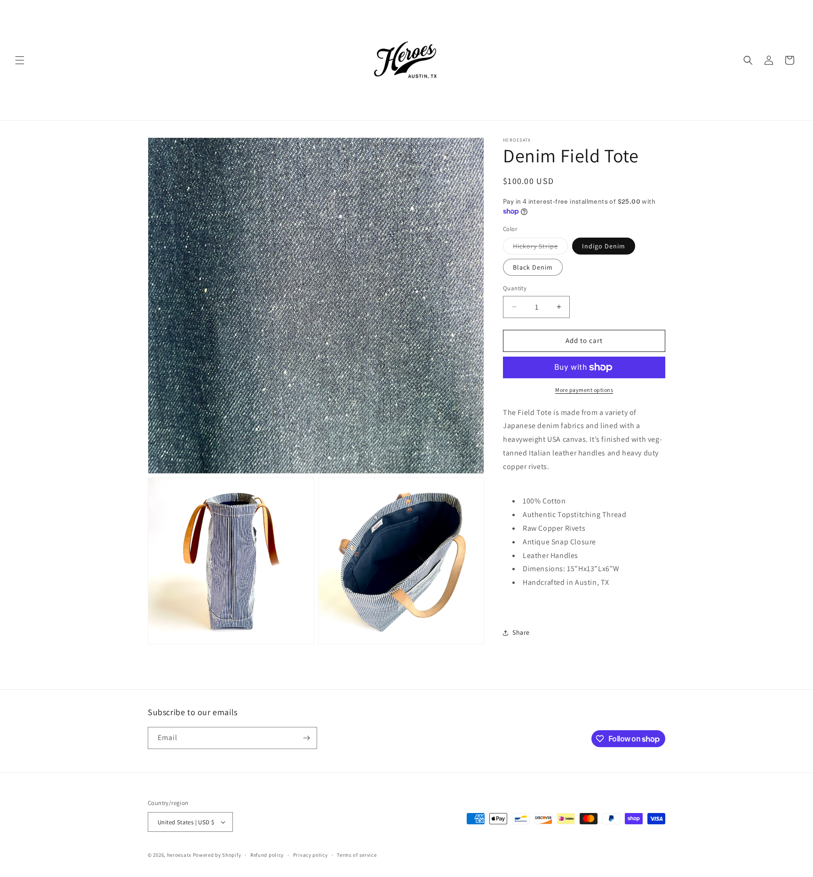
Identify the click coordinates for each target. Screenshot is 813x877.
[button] (19, 60)
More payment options (584, 389)
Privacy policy (310, 855)
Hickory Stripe (540, 248)
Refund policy (267, 855)
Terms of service (356, 855)
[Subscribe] (306, 738)
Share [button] (521, 632)
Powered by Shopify (217, 855)
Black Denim (533, 267)
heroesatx (179, 855)
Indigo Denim (603, 246)
